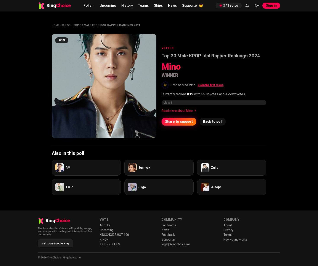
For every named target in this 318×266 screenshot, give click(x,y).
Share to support (179, 122)
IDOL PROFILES (110, 244)
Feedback (168, 234)
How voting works (235, 239)
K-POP (66, 25)
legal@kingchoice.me (176, 244)
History (127, 5)
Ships (158, 5)
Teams (143, 5)
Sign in (271, 5)
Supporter (192, 5)
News (172, 5)
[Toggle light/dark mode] (257, 5)
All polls (105, 225)
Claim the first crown (210, 85)
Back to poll (212, 122)
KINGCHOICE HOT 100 (114, 234)
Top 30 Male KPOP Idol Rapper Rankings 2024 (107, 25)
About (227, 225)
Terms (227, 234)
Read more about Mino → (179, 110)
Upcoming (108, 5)
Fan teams (169, 225)
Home (55, 25)
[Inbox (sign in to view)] (247, 5)
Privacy (228, 230)
